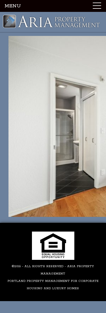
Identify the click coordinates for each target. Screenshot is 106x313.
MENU (13, 6)
